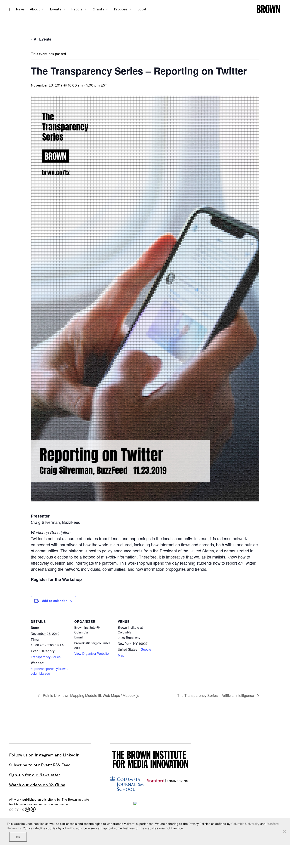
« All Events (41, 39)
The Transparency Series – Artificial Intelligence (216, 695)
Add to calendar (54, 600)
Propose (120, 9)
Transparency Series (45, 657)
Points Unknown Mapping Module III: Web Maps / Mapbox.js (90, 695)
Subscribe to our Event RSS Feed (40, 765)
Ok (18, 837)
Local (142, 9)
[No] (284, 831)
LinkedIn (71, 755)
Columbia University (245, 824)
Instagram (44, 755)
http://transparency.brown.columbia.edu (49, 671)
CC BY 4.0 (16, 810)
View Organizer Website (91, 653)
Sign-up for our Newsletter (34, 775)
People (76, 9)
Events (55, 9)
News (20, 9)
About (35, 9)
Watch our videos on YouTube (37, 785)
